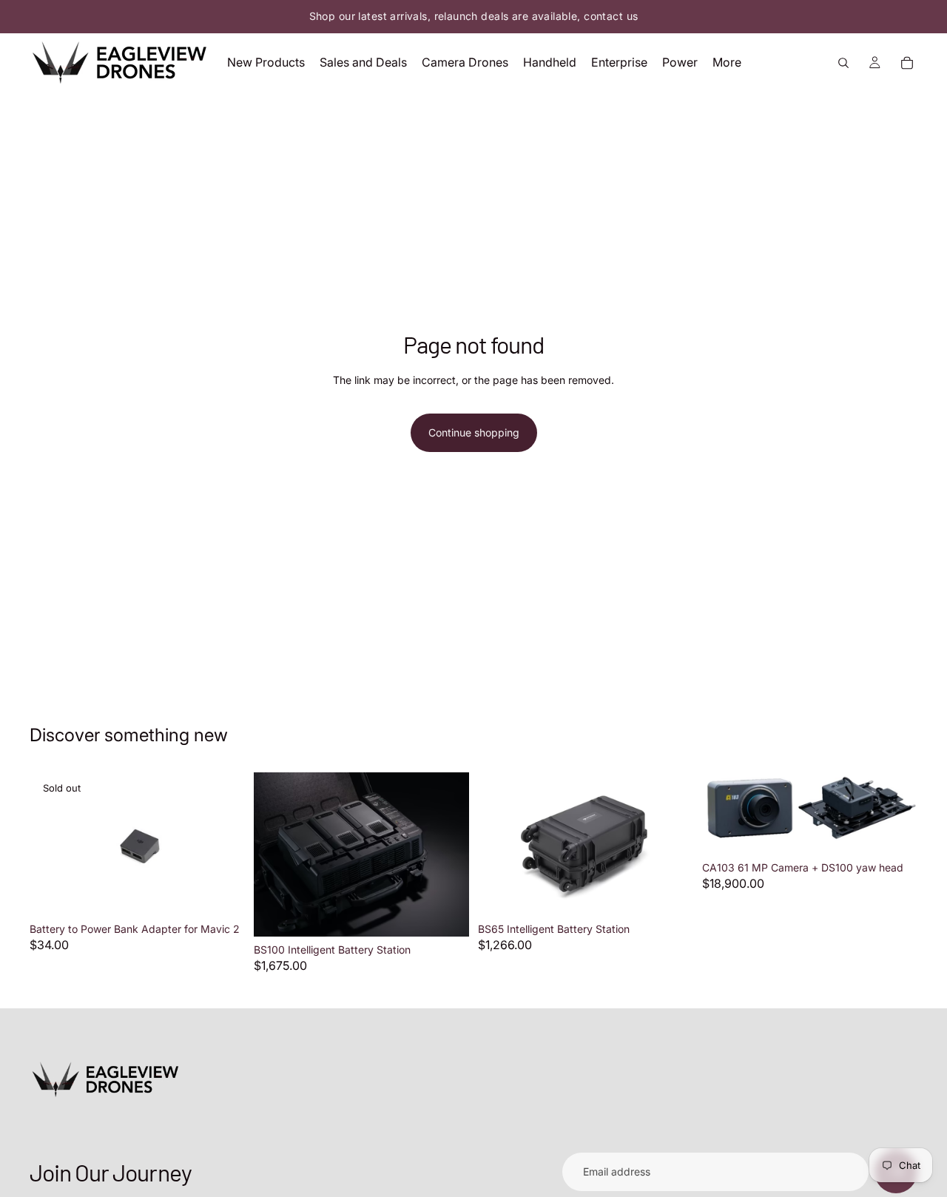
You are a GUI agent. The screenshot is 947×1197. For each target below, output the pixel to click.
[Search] (843, 63)
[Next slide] (222, 844)
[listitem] (727, 62)
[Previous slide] (52, 844)
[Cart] (907, 63)
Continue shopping (473, 432)
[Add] (446, 913)
